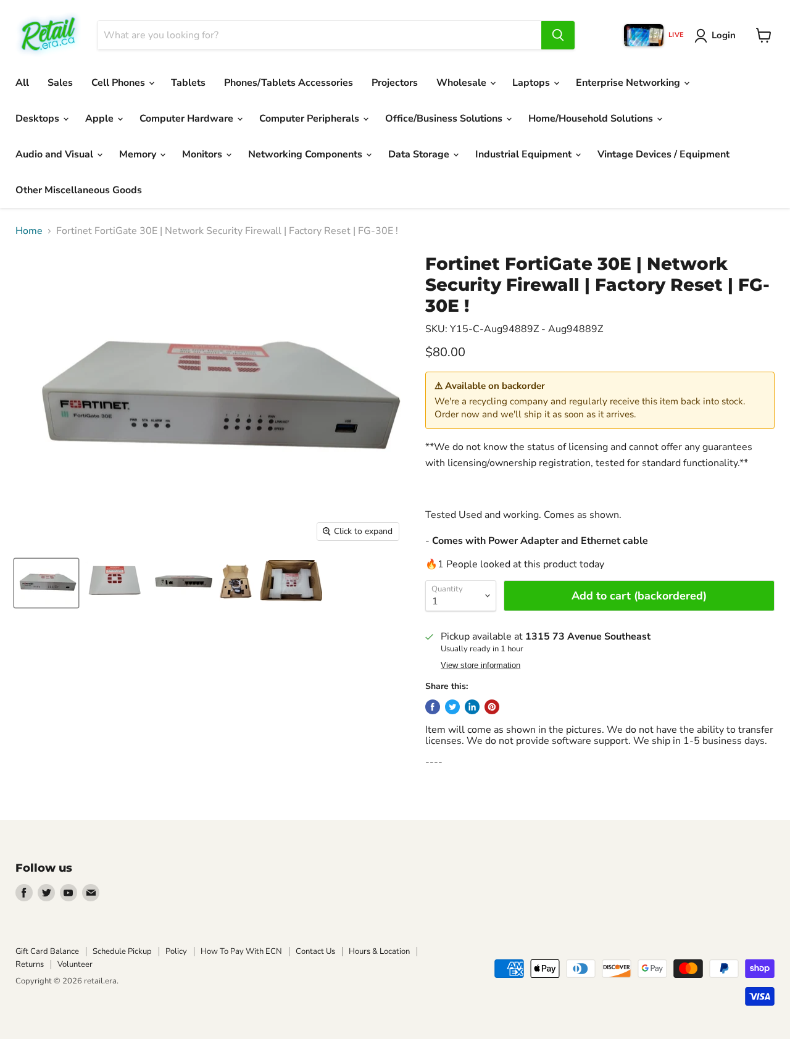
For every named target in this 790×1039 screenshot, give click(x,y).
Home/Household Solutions (591, 118)
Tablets (188, 83)
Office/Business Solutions (445, 118)
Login (724, 35)
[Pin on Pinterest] (491, 706)
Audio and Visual (55, 154)
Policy (176, 951)
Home (29, 230)
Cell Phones (119, 83)
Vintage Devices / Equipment (663, 154)
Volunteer (75, 964)
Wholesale (462, 83)
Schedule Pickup (122, 951)
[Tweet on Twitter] (452, 706)
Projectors (395, 83)
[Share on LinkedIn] (472, 706)
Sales (60, 83)
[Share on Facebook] (432, 706)
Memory (139, 154)
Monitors (203, 154)
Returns (29, 964)
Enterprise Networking (629, 83)
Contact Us (315, 951)
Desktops (38, 118)
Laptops (532, 83)
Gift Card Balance (47, 951)
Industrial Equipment (524, 154)
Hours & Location (379, 951)
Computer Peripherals (310, 118)
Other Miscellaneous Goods (78, 190)
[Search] (558, 35)
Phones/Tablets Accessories (288, 83)
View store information (480, 665)
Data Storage (420, 154)
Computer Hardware (187, 118)
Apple (100, 118)
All (22, 83)
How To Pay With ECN (241, 951)
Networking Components (306, 154)
